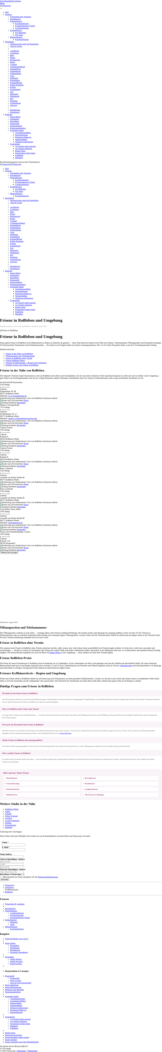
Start (7, 12)
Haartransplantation (18, 128)
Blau (12, 55)
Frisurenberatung (13, 784)
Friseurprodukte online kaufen (17, 1037)
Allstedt (8, 814)
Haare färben (15, 117)
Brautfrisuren (15, 19)
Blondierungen (126, 666)
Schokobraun (15, 103)
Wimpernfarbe (16, 1003)
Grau (12, 76)
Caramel (13, 64)
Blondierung (15, 110)
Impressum (21, 1051)
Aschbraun (14, 53)
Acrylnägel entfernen (23, 149)
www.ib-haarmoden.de (17, 396)
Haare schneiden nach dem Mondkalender (22, 1042)
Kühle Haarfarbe (17, 85)
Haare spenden (11, 1040)
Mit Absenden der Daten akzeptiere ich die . (30, 877)
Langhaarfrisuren (22, 28)
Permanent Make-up (23, 137)
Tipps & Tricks (16, 46)
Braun (12, 62)
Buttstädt (8, 827)
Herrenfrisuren (90, 778)
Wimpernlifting (21, 139)
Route (26, 400)
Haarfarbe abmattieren (19, 952)
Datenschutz (32, 1051)
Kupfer (13, 87)
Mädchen (14, 922)
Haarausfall (14, 124)
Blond (12, 58)
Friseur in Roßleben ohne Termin (19, 358)
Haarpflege (14, 121)
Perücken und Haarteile (14, 990)
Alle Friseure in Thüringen (94, 795)
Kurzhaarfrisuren (22, 23)
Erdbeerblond (15, 74)
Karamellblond (16, 83)
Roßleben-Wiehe (11, 809)
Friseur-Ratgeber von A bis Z (16, 939)
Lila (11, 92)
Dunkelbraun (15, 71)
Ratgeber (8, 114)
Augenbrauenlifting (23, 133)
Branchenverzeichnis (13, 1035)
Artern (7, 811)
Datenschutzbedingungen (48, 877)
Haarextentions (16, 126)
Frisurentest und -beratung (20, 17)
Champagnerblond (17, 67)
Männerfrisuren (16, 37)
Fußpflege (19, 155)
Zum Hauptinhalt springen (10, 1)
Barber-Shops (55, 653)
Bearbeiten (21, 403)
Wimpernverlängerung (24, 142)
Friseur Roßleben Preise (15, 360)
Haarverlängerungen (13, 987)
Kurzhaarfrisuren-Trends (25, 26)
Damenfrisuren (16, 21)
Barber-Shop (20, 151)
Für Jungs (19, 35)
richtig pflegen (16, 959)
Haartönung (15, 112)
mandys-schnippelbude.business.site (22, 418)
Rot (11, 99)
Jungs (12, 924)
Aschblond (14, 51)
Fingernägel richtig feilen (25, 153)
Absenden (4, 879)
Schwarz (13, 105)
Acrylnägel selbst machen (25, 146)
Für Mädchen (20, 33)
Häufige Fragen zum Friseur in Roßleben (22, 365)
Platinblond (14, 96)
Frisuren (8, 14)
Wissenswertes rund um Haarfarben (24, 44)
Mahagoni (14, 94)
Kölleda (8, 823)
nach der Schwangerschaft (20, 983)
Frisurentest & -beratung (14, 904)
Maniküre (19, 158)
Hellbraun (14, 78)
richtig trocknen (16, 961)
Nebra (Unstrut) (11, 816)
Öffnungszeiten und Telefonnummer (20, 356)
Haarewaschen (16, 964)
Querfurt (8, 818)
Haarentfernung (21, 135)
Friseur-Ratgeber (65, 733)
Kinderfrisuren (16, 30)
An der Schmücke (12, 821)
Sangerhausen (10, 825)
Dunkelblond (15, 69)
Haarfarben (9, 42)
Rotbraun (14, 101)
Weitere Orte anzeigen (9, 552)
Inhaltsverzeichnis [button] (7, 349)
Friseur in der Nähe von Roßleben (19, 354)
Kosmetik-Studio (17, 130)
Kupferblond (15, 89)
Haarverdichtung (11, 985)
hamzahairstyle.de (15, 523)
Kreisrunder (15, 978)
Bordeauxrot (15, 60)
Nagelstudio (15, 144)
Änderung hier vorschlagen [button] (11, 832)
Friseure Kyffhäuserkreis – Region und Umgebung (26, 363)
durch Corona (15, 980)
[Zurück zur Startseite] (5, 6)
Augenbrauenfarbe (17, 999)
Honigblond (15, 80)
